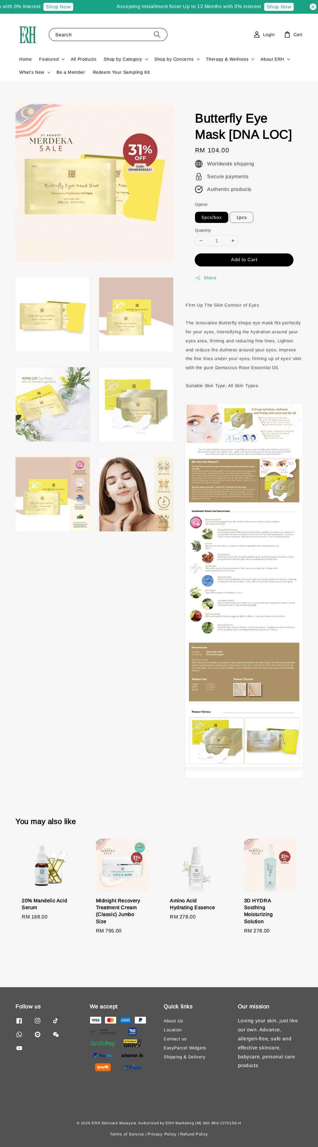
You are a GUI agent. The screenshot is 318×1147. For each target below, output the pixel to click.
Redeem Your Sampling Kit (121, 72)
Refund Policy (194, 1134)
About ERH (272, 59)
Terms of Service (127, 1134)
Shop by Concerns (174, 59)
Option (201, 204)
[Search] (157, 34)
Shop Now (49, 6)
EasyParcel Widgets (185, 1047)
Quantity (203, 230)
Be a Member (71, 72)
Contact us (175, 1038)
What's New (31, 72)
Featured (49, 59)
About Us (173, 1020)
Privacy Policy (162, 1134)
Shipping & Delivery (184, 1056)
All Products (83, 59)
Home (25, 59)
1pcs (241, 217)
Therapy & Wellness (227, 59)
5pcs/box (212, 217)
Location (173, 1029)
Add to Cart (244, 259)
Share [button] (210, 277)
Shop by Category (123, 59)
